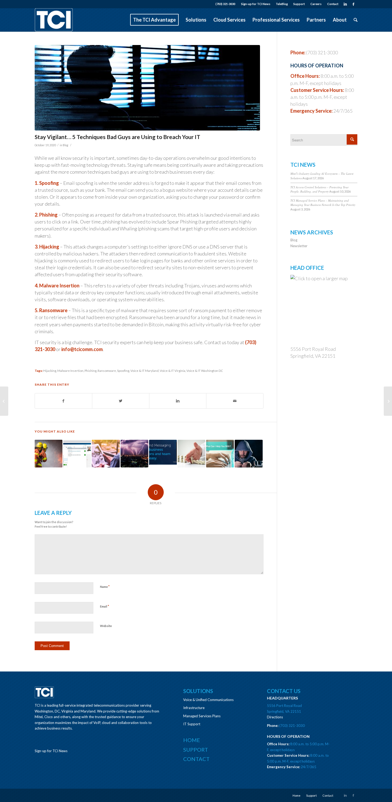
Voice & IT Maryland (144, 370)
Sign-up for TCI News (255, 4)
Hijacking (49, 370)
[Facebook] (353, 4)
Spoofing (123, 370)
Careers (316, 4)
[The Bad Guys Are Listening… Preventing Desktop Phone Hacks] (248, 453)
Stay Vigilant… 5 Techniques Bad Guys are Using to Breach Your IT (117, 136)
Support (299, 4)
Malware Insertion (70, 370)
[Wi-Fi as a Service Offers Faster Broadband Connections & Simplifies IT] (4, 401)
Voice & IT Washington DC (204, 370)
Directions (275, 717)
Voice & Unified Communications (208, 700)
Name (105, 586)
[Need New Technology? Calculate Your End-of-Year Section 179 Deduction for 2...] (388, 401)
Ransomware (107, 370)
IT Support (191, 724)
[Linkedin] (345, 4)
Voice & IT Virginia (172, 370)
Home (191, 740)
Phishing (91, 370)
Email (104, 606)
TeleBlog (282, 4)
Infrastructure (194, 708)
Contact (332, 4)
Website (106, 626)
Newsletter (298, 246)
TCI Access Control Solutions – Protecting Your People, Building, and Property (319, 189)
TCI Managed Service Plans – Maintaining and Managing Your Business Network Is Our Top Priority (322, 202)
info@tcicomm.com (82, 349)
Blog (65, 145)
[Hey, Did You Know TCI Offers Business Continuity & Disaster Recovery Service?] (134, 453)
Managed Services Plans (202, 716)
